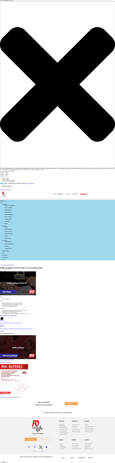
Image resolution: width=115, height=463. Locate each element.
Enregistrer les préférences (21, 183)
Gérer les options (5, 178)
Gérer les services (5, 179)
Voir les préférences (12, 183)
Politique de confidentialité (7, 186)
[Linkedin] (50, 194)
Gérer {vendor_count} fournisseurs (9, 180)
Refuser (6, 183)
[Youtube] (52, 194)
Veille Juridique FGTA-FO (9, 264)
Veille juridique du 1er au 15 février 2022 (8, 315)
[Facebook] (47, 194)
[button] (57, 84)
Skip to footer (8, 189)
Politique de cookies (6, 185)
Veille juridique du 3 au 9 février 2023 (5, 362)
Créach (42, 451)
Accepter (2, 183)
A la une (2, 264)
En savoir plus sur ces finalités (8, 181)
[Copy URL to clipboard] (12, 318)
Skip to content (3, 189)
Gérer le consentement (4, 462)
